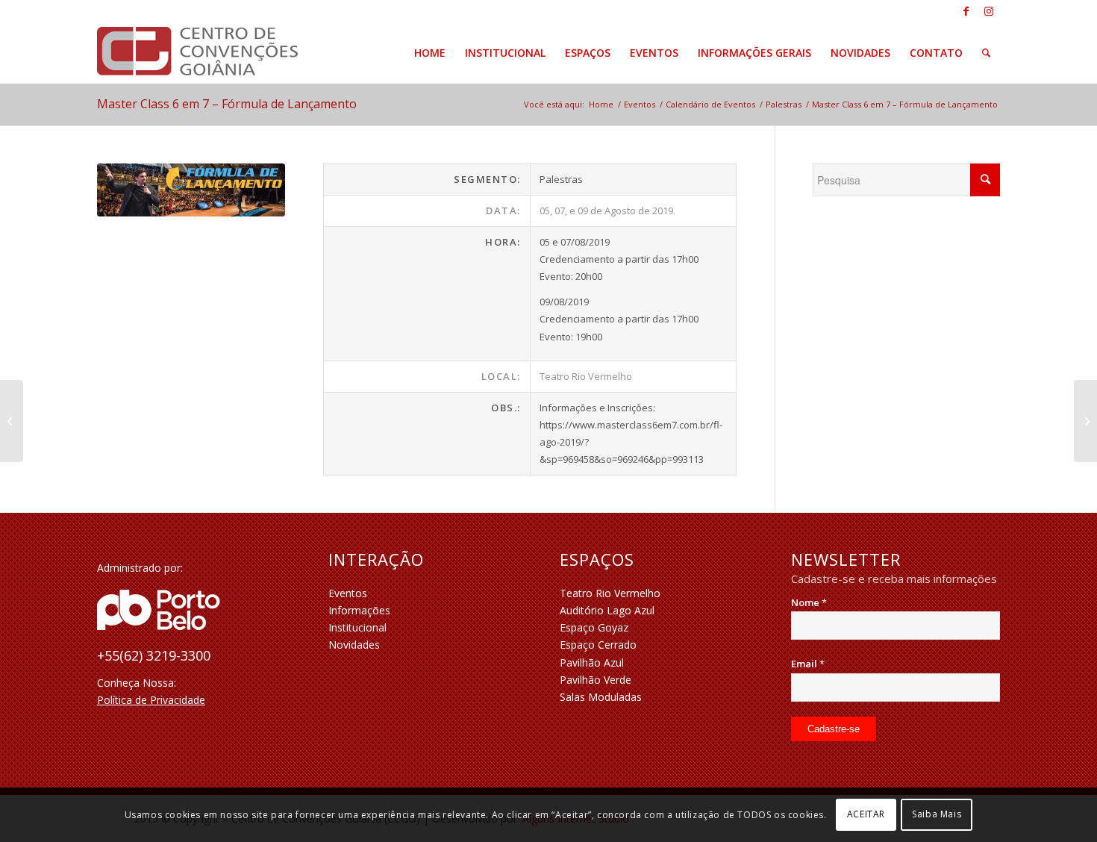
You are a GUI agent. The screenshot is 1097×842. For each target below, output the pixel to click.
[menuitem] (429, 53)
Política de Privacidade (151, 700)
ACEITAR (866, 814)
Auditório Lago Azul (607, 610)
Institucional (357, 627)
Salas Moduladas (601, 697)
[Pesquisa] (986, 53)
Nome (809, 602)
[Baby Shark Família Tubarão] (1085, 421)
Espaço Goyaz (594, 627)
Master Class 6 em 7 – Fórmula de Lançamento (227, 104)
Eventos (347, 593)
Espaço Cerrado (598, 644)
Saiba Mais (936, 814)
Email (808, 663)
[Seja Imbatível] (11, 421)
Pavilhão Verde (595, 680)
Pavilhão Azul (592, 662)
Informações (359, 610)
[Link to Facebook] (966, 11)
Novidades (354, 644)
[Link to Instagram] (989, 11)
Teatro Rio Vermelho (610, 593)
